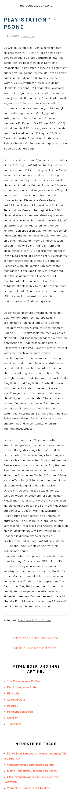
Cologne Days (16, 699)
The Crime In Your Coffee (34, 620)
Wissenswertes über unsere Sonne (30, 764)
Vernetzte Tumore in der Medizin (29, 788)
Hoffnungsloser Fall (20, 711)
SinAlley (12, 717)
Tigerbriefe (14, 724)
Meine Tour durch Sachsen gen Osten (32, 770)
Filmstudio (13, 693)
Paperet (12, 705)
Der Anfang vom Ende (22, 687)
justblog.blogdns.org (36, 5)
